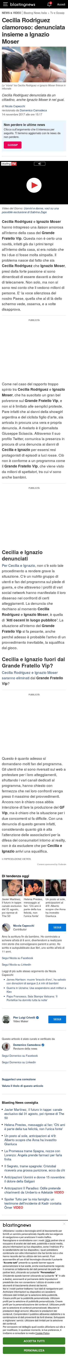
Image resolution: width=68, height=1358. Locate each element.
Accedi (61, 4)
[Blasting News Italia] (22, 4)
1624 (47, 1240)
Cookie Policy (42, 1333)
